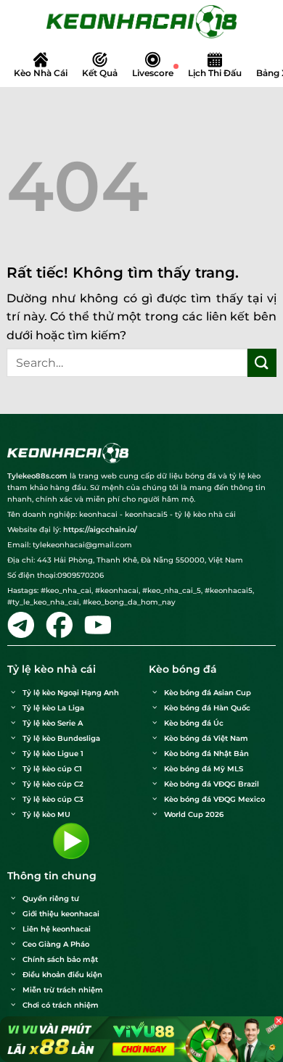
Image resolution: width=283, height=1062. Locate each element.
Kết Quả (100, 72)
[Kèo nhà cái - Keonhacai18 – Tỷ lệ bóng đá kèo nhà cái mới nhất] (141, 21)
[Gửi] (261, 363)
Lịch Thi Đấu (215, 72)
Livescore (152, 72)
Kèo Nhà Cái (40, 72)
